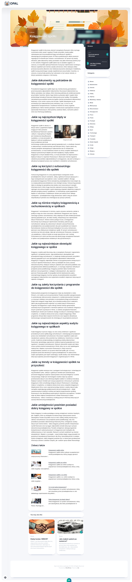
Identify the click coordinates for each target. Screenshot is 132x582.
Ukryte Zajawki (94, 142)
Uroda (91, 145)
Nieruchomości (94, 108)
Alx (78, 568)
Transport (92, 136)
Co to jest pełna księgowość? (58, 487)
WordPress (68, 568)
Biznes (32, 32)
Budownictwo (93, 84)
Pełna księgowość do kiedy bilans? (59, 499)
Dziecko (92, 87)
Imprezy (92, 96)
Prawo (91, 117)
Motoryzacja (93, 105)
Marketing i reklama (95, 99)
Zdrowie (92, 154)
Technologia (93, 133)
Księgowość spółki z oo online (58, 475)
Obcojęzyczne (94, 111)
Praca (91, 114)
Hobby (91, 93)
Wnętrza (92, 151)
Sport (91, 130)
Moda (91, 102)
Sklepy (92, 127)
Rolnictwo (92, 123)
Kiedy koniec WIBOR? (39, 539)
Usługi (91, 148)
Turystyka (92, 139)
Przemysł (92, 120)
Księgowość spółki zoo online (58, 462)
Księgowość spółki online (56, 450)
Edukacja (92, 90)
